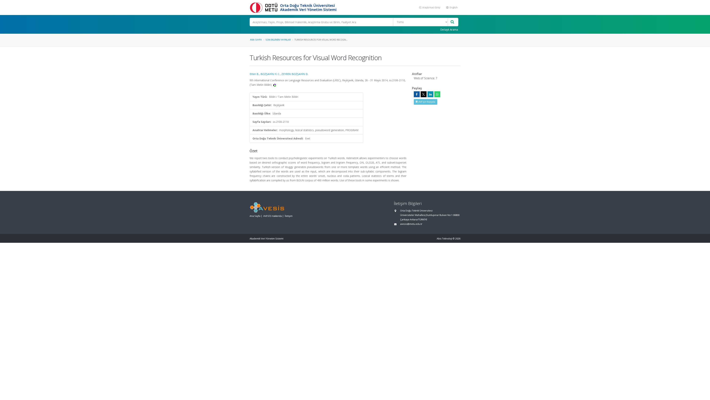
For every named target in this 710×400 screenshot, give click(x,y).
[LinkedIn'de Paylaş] (430, 94)
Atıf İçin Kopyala (426, 101)
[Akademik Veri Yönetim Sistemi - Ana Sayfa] (264, 7)
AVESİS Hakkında (272, 216)
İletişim (289, 216)
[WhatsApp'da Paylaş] (437, 94)
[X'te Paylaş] (424, 94)
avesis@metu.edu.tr (411, 224)
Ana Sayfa (256, 39)
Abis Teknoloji (444, 238)
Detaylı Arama (449, 29)
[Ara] (452, 22)
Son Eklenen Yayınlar (278, 39)
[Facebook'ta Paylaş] (417, 94)
